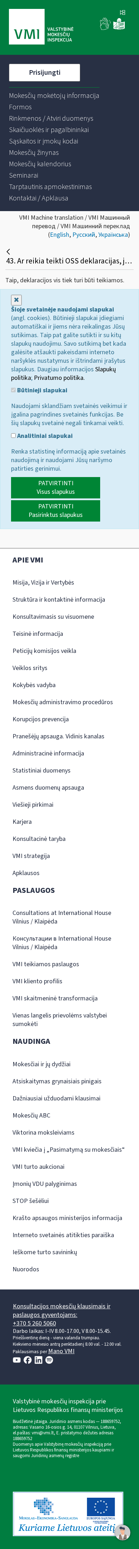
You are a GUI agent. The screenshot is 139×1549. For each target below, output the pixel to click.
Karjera (22, 821)
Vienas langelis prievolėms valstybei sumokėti (59, 1020)
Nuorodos (25, 1269)
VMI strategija (31, 856)
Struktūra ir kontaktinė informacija (58, 599)
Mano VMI (61, 1351)
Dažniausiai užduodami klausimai (56, 1098)
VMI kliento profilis (37, 981)
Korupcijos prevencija (40, 719)
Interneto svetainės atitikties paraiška (63, 1235)
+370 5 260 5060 (34, 1323)
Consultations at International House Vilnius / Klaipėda (61, 917)
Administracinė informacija (48, 753)
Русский (83, 234)
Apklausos (26, 873)
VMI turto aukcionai (38, 1166)
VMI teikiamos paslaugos (45, 964)
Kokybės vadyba (34, 685)
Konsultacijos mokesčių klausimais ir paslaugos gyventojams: (61, 1310)
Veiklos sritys (29, 668)
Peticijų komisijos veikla (44, 651)
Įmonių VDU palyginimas (44, 1183)
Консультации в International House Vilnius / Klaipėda (61, 943)
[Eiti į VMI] (41, 27)
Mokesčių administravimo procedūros (62, 702)
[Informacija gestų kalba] (105, 28)
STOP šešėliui (30, 1201)
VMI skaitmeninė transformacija (55, 998)
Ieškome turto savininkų (44, 1252)
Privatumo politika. (59, 377)
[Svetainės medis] (122, 13)
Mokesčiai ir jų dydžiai (41, 1064)
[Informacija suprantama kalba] (119, 28)
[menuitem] (54, 96)
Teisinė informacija (37, 633)
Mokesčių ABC (31, 1115)
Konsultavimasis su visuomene (53, 616)
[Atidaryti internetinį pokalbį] (122, 1532)
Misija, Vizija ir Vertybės (43, 582)
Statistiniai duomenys (41, 770)
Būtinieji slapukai (41, 390)
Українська (113, 234)
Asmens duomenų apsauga (48, 787)
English (59, 234)
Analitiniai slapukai (44, 436)
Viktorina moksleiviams (43, 1132)
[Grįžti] (9, 251)
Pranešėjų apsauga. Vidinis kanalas (58, 736)
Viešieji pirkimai (32, 804)
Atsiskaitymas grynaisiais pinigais (57, 1081)
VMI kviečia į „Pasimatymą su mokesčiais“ (68, 1149)
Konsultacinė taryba (39, 838)
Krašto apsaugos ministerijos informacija (67, 1218)
